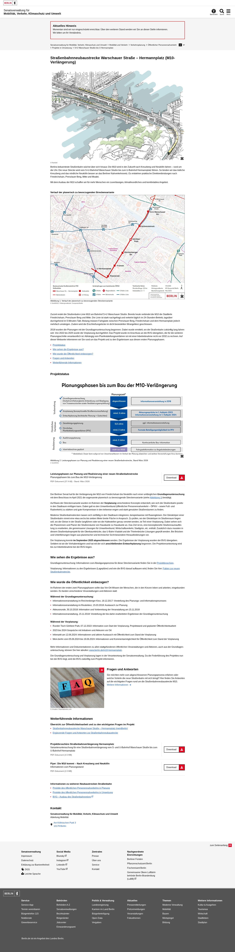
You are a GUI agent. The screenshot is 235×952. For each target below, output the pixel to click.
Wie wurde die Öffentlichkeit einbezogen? (73, 354)
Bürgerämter (63, 918)
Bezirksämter (63, 913)
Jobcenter (61, 922)
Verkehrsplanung (137, 45)
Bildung (166, 922)
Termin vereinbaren (30, 909)
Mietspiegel (168, 918)
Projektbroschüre (165, 563)
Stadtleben (203, 918)
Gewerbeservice (29, 922)
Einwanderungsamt (66, 927)
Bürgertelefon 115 (30, 913)
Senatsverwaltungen (67, 909)
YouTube (61, 869)
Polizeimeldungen (136, 909)
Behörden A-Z (63, 905)
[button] (182, 45)
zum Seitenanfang (219, 845)
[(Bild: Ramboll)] (117, 115)
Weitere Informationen (118, 685)
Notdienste (26, 918)
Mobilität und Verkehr (118, 45)
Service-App (27, 905)
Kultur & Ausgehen (207, 905)
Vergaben (96, 922)
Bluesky (60, 856)
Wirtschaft (202, 913)
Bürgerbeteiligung (100, 913)
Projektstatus (59, 345)
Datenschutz (27, 860)
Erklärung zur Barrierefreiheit (35, 865)
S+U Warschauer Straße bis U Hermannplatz (93, 48)
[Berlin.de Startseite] (10, 3)
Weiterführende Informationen (67, 362)
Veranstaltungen (135, 913)
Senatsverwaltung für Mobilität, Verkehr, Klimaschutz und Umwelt (78, 45)
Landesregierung (100, 905)
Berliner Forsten (135, 859)
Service (95, 865)
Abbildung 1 (156, 497)
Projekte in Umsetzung (62, 48)
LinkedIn (61, 865)
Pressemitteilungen (136, 905)
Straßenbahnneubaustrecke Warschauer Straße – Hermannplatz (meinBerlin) (90, 728)
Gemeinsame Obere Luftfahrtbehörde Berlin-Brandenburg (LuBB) (141, 875)
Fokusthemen (133, 918)
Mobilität (166, 909)
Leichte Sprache (33, 874)
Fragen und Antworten (63, 358)
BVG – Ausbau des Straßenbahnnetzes (72, 797)
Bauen (165, 913)
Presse (95, 856)
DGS (27, 869)
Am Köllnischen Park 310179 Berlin (65, 824)
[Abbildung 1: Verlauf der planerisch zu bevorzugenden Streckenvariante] (117, 247)
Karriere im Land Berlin (103, 909)
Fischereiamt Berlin (136, 868)
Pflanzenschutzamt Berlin (139, 863)
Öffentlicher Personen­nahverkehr (162, 45)
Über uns (96, 860)
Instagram (61, 860)
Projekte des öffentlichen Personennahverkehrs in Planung (81, 788)
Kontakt (95, 869)
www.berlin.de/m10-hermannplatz (105, 650)
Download (171, 477)
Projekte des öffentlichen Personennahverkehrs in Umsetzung (83, 792)
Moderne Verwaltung (172, 905)
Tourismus (203, 909)
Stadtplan (202, 922)
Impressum (26, 856)
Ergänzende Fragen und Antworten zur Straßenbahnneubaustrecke (85, 733)
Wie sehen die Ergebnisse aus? (68, 349)
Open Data (97, 918)
